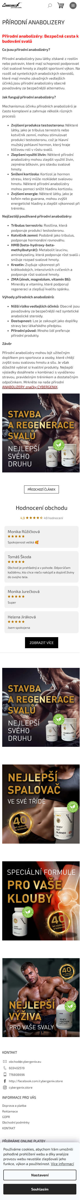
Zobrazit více (42, 642)
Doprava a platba (14, 1105)
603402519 (17, 1068)
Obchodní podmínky (15, 1122)
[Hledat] (49, 5)
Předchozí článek (41, 489)
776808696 (17, 1074)
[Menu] (73, 5)
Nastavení (39, 1175)
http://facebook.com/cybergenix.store (36, 1081)
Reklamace (10, 1111)
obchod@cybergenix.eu (25, 1061)
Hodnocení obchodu (42, 507)
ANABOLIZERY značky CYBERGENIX (30, 387)
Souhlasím (39, 1189)
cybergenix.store (21, 1087)
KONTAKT (8, 1128)
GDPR (6, 1117)
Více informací (62, 1164)
